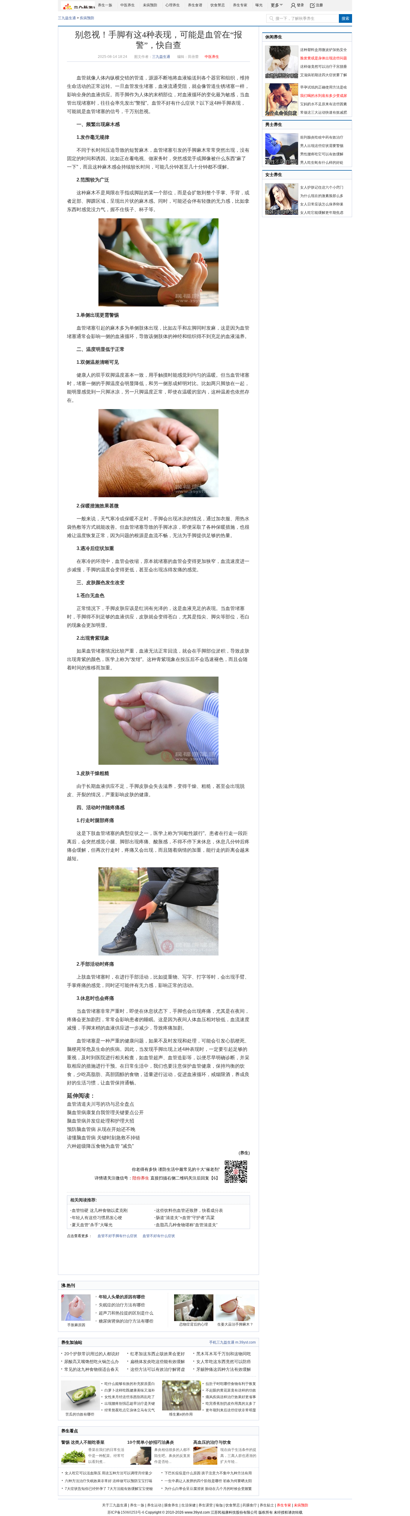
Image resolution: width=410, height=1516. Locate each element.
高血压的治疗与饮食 (212, 1442)
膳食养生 (171, 1505)
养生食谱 (195, 5)
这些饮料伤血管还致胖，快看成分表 (188, 1210)
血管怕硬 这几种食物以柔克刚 (99, 1210)
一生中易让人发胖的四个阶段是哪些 (193, 1481)
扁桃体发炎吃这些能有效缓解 (157, 1361)
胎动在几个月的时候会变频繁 (228, 1489)
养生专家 (240, 5)
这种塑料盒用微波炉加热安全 (323, 50)
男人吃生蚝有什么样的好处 (321, 162)
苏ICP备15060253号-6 (125, 1512)
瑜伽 (219, 1505)
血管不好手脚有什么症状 (117, 1236)
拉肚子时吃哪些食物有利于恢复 (231, 1384)
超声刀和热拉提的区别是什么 (126, 1313)
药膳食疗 (250, 1505)
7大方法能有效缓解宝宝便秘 (130, 1489)
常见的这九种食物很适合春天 (91, 1369)
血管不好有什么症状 (173, 103)
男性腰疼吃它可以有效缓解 (321, 154)
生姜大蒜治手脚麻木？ (235, 1324)
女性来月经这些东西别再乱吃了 (129, 1397)
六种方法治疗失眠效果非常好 (88, 1481)
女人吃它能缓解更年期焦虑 (321, 213)
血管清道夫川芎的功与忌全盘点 (100, 1104)
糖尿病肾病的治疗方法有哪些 (126, 1321)
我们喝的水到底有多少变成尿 (323, 96)
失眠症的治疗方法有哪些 (122, 1304)
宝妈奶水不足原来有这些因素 (323, 104)
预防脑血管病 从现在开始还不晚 (101, 1129)
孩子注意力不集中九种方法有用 (226, 1473)
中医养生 (127, 5)
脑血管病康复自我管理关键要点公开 (105, 1112)
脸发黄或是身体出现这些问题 (323, 58)
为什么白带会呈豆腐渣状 (184, 1489)
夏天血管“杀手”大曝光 (91, 1224)
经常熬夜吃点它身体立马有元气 (129, 1410)
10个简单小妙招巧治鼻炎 (150, 1442)
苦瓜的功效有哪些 (79, 1414)
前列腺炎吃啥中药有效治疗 (321, 137)
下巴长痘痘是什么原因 (182, 1473)
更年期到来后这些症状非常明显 (231, 1410)
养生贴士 (267, 1505)
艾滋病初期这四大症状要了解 (323, 75)
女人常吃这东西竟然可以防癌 (223, 1361)
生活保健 (188, 1505)
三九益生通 (67, 18)
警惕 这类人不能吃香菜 (82, 1442)
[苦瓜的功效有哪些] (80, 1409)
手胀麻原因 (76, 1325)
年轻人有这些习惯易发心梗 (96, 1217)
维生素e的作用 (181, 1414)
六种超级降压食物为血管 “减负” (100, 1146)
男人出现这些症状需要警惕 (321, 146)
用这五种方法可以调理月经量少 (127, 1473)
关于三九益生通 (114, 1505)
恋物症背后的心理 (193, 1324)
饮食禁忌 (217, 5)
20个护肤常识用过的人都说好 (91, 1353)
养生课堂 (205, 1505)
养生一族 (105, 5)
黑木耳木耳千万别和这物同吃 (223, 1353)
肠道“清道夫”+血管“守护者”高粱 (184, 1217)
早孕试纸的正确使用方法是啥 (323, 87)
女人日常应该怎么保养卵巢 (321, 204)
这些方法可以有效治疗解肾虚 (157, 1369)
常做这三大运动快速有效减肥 (323, 112)
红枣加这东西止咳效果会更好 (157, 1353)
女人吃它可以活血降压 (83, 1473)
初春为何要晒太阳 (237, 1481)
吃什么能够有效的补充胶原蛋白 (129, 1384)
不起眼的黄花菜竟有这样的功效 (231, 1390)
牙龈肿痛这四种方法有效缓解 (223, 1369)
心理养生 (172, 5)
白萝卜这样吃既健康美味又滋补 (129, 1390)
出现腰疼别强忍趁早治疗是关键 (129, 1403)
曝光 (259, 5)
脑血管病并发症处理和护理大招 (100, 1120)
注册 (319, 5)
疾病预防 (87, 18)
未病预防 (150, 5)
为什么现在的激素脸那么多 (321, 196)
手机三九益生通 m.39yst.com (232, 1342)
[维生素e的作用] (181, 1409)
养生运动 (154, 1505)
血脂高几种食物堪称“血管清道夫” (186, 1224)
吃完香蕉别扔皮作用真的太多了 (231, 1403)
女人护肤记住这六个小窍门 (321, 187)
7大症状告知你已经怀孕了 (86, 1489)
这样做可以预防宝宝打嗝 (132, 1481)
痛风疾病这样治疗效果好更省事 (231, 1397)
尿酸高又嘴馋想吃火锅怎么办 (91, 1361)
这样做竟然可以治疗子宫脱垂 (323, 66)
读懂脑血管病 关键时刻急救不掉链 (103, 1137)
